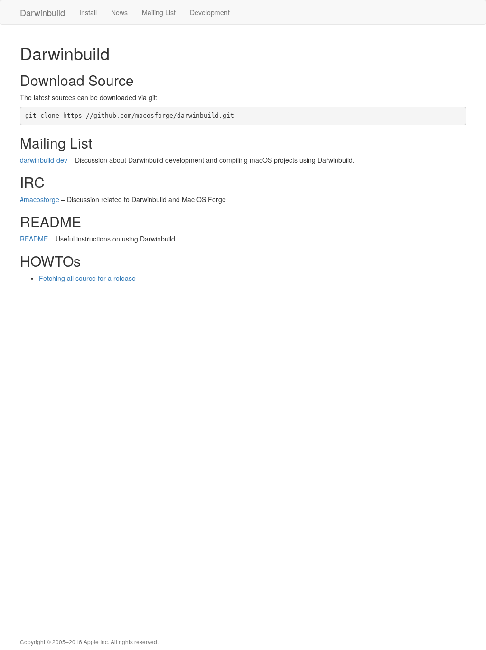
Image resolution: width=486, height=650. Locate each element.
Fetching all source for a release (87, 278)
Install (88, 12)
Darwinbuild (42, 12)
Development (210, 12)
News (119, 12)
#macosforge (39, 199)
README (34, 238)
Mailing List (159, 12)
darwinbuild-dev (43, 160)
